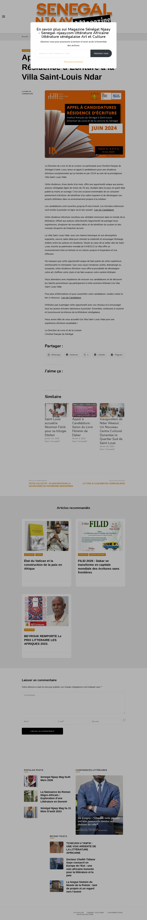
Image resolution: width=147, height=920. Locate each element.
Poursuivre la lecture (73, 61)
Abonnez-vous (101, 53)
